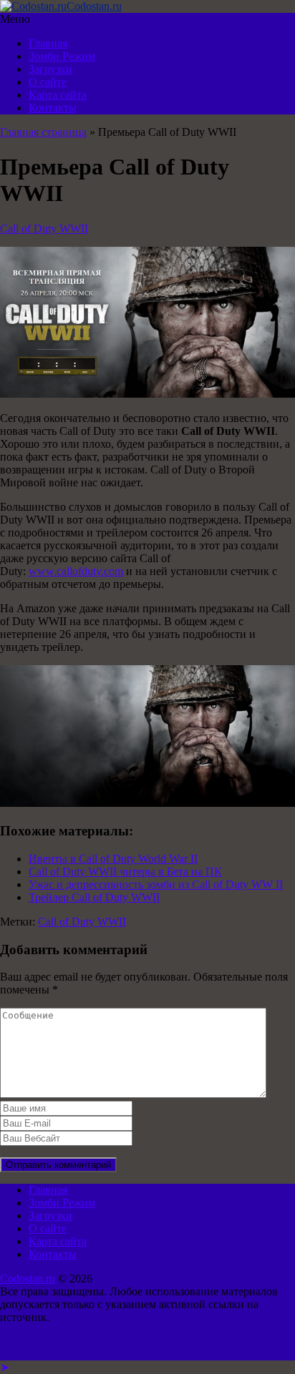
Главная (48, 43)
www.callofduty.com (76, 571)
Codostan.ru (27, 1278)
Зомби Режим (62, 56)
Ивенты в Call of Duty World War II (113, 859)
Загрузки (50, 69)
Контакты (53, 108)
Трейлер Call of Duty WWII (94, 897)
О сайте (48, 82)
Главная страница (43, 132)
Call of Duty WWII (44, 228)
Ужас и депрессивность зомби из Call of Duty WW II (156, 884)
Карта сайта (58, 95)
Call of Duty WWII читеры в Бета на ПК (125, 871)
